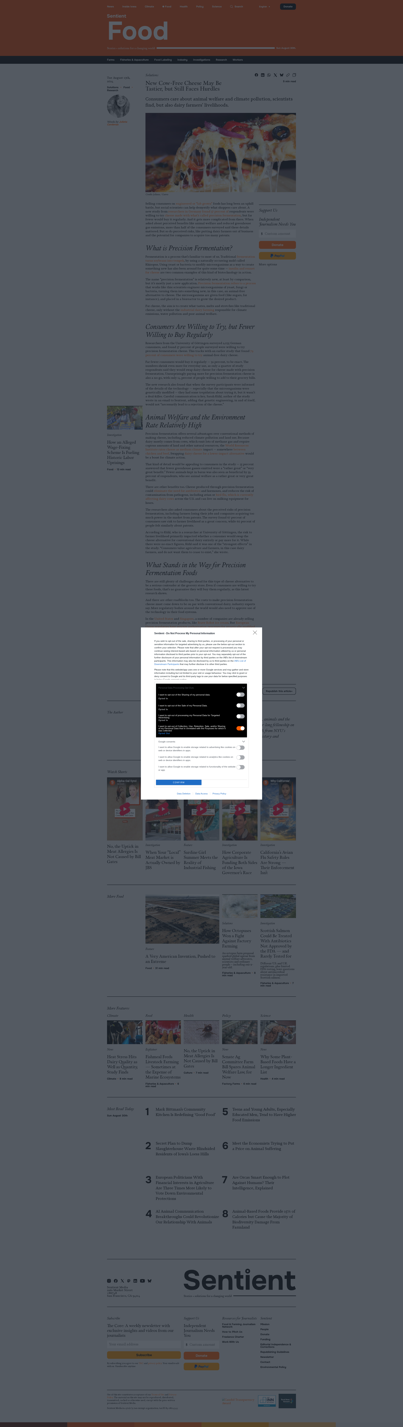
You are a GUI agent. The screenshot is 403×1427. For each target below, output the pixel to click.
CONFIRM (179, 782)
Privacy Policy (219, 793)
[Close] (256, 634)
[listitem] (201, 687)
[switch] (240, 694)
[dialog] (201, 713)
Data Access (201, 793)
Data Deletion (183, 793)
